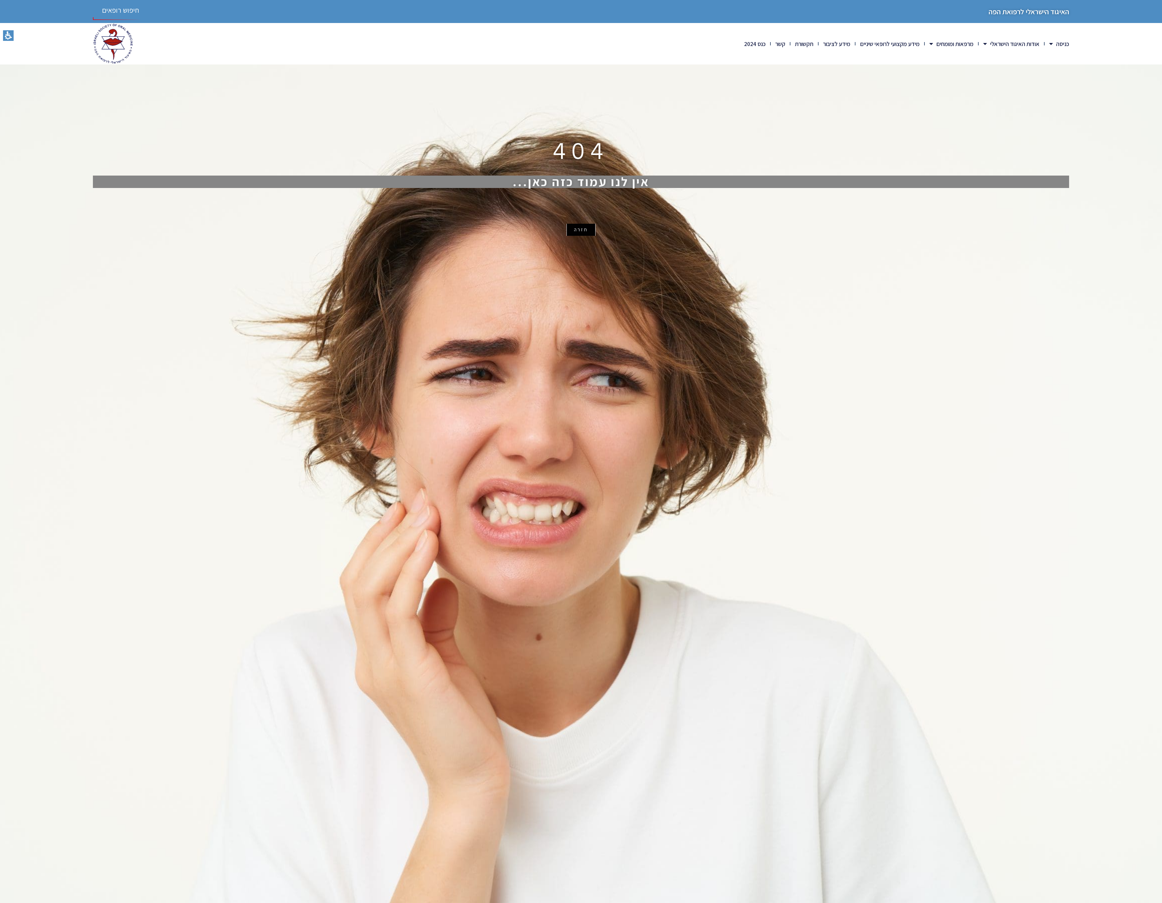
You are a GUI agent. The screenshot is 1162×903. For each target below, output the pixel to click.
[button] (8, 35)
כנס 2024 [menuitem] (755, 44)
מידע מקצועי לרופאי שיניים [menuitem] (890, 44)
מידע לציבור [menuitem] (836, 44)
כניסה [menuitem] (1062, 44)
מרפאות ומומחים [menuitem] (954, 44)
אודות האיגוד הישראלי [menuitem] (1014, 44)
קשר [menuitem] (780, 44)
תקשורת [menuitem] (804, 44)
